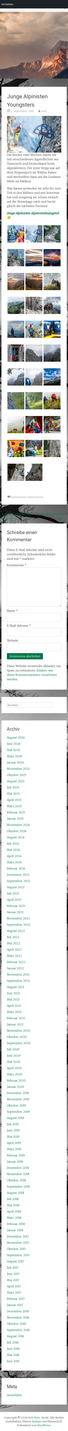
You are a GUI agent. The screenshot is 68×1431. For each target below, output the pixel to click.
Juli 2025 (13, 787)
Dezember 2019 (18, 1093)
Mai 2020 (13, 1062)
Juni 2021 (13, 993)
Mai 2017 (13, 1280)
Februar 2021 (16, 1018)
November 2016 (18, 1317)
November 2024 (18, 825)
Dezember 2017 (18, 1236)
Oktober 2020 (17, 1037)
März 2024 (14, 862)
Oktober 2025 (16, 775)
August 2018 (15, 1193)
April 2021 (14, 1005)
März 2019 (14, 1149)
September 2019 (18, 1112)
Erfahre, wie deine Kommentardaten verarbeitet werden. (32, 675)
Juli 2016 (13, 1342)
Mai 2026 (13, 750)
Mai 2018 (13, 1205)
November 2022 (18, 918)
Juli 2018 (13, 1199)
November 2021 (18, 974)
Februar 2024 (16, 868)
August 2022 (16, 931)
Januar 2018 (15, 1230)
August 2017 (15, 1261)
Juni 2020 (13, 1055)
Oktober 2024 (16, 831)
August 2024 (16, 837)
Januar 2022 (15, 968)
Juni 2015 (13, 1361)
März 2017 (14, 1292)
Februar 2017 (16, 1299)
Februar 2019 (16, 1155)
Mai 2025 (13, 793)
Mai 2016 (13, 1355)
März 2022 (14, 956)
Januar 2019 (15, 1161)
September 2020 (18, 1043)
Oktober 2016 (16, 1324)
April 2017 (14, 1286)
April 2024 (14, 856)
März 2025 (14, 806)
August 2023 (15, 887)
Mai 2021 (13, 999)
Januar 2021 (15, 1024)
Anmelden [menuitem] (7, 4)
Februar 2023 (16, 906)
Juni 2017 (13, 1274)
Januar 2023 (15, 912)
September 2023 (18, 881)
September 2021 (18, 981)
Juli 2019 (13, 1124)
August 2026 (16, 737)
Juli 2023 (13, 893)
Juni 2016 (13, 1348)
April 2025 (14, 800)
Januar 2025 (15, 818)
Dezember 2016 (18, 1311)
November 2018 (18, 1174)
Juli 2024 (13, 843)
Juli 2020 (13, 1049)
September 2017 (18, 1255)
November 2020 (18, 1030)
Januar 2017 (15, 1305)
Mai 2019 (13, 1136)
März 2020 (14, 1074)
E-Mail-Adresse (19, 625)
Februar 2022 (16, 962)
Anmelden (14, 1395)
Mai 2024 (13, 850)
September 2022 (18, 924)
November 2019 (18, 1099)
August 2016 (15, 1336)
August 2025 (15, 781)
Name (12, 611)
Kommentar (16, 565)
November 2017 (18, 1242)
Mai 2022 (13, 943)
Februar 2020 (16, 1080)
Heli (44, 111)
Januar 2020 (15, 1087)
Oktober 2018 (16, 1180)
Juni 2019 (13, 1130)
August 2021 (15, 987)
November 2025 (18, 769)
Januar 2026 (15, 762)
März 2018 (14, 1218)
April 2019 (14, 1143)
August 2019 (15, 1118)
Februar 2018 (16, 1224)
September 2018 (18, 1186)
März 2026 (14, 756)
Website (12, 640)
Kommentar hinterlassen (27, 497)
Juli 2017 (12, 1267)
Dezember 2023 (18, 875)
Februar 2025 (16, 812)
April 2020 (14, 1068)
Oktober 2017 (16, 1249)
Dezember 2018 (18, 1168)
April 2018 (14, 1211)
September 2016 (18, 1330)
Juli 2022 (13, 937)
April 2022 (14, 949)
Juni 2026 (13, 744)
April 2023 (14, 899)
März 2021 (14, 1012)
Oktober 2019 (16, 1105)
